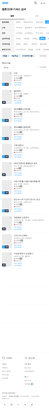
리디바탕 (5, 378)
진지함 (38, 49)
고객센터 (9, 358)
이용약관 (4, 396)
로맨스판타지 (28, 22)
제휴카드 (5, 368)
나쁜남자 (26, 38)
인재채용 (27, 384)
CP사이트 (5, 375)
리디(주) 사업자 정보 (8, 393)
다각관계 (19, 33)
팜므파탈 (43, 44)
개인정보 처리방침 (14, 396)
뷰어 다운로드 (6, 371)
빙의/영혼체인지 (40, 28)
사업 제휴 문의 (29, 371)
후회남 (35, 38)
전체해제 (43, 56)
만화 (37, 16)
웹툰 (12, 16)
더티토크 (19, 28)
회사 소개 (27, 380)
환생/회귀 (28, 28)
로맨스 (18, 22)
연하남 (18, 38)
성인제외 (43, 67)
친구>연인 (39, 33)
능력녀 (25, 44)
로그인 (43, 3)
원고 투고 (27, 368)
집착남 (42, 38)
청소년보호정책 (24, 396)
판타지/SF (39, 22)
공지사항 (31, 358)
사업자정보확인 (35, 396)
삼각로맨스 (29, 33)
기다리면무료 (20, 49)
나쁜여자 (34, 44)
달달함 (30, 49)
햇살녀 (18, 44)
